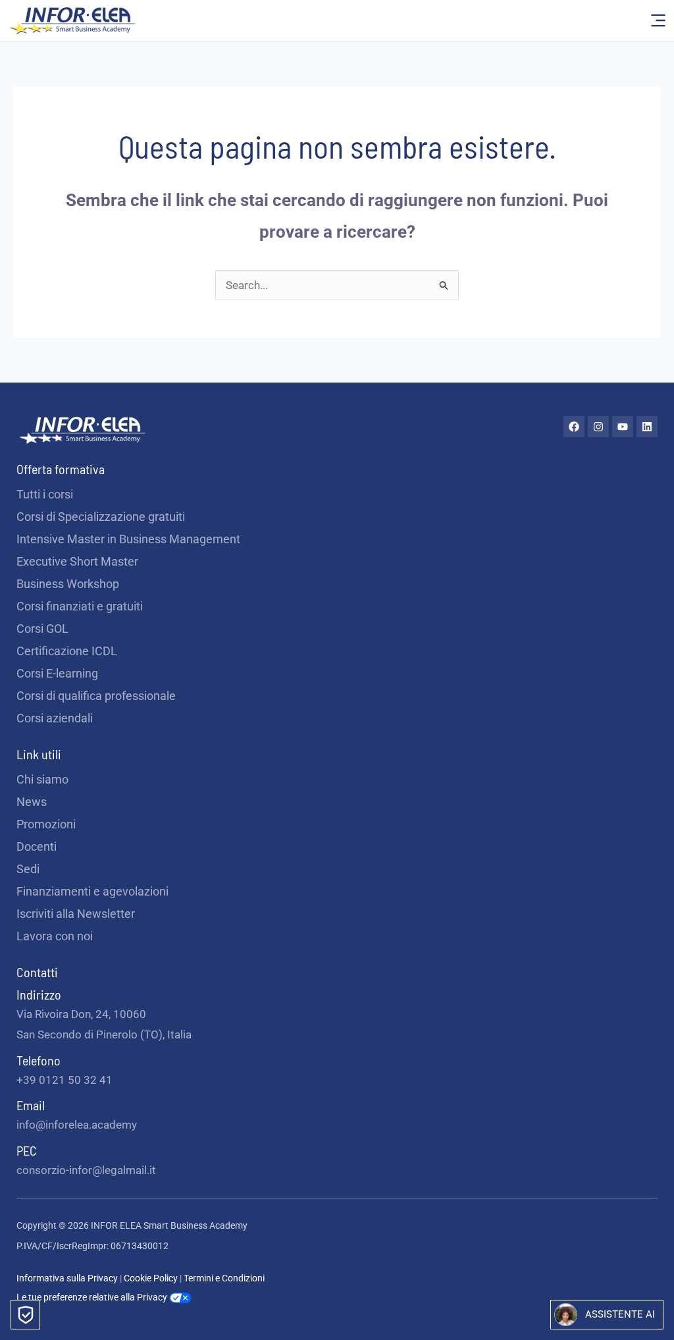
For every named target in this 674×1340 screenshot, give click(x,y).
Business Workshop (67, 584)
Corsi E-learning (57, 673)
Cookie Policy (152, 1278)
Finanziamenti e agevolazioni (92, 891)
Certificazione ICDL (66, 651)
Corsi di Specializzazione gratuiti (100, 516)
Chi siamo (42, 779)
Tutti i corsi (44, 494)
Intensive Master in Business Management (128, 539)
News (31, 802)
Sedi (27, 869)
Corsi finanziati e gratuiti (79, 606)
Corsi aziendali (54, 718)
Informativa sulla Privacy (67, 1278)
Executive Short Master (77, 561)
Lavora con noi (54, 936)
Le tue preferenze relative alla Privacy (92, 1297)
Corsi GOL (42, 628)
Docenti (36, 846)
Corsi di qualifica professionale (96, 696)
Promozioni (46, 824)
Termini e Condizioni (224, 1278)
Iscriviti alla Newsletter (75, 914)
